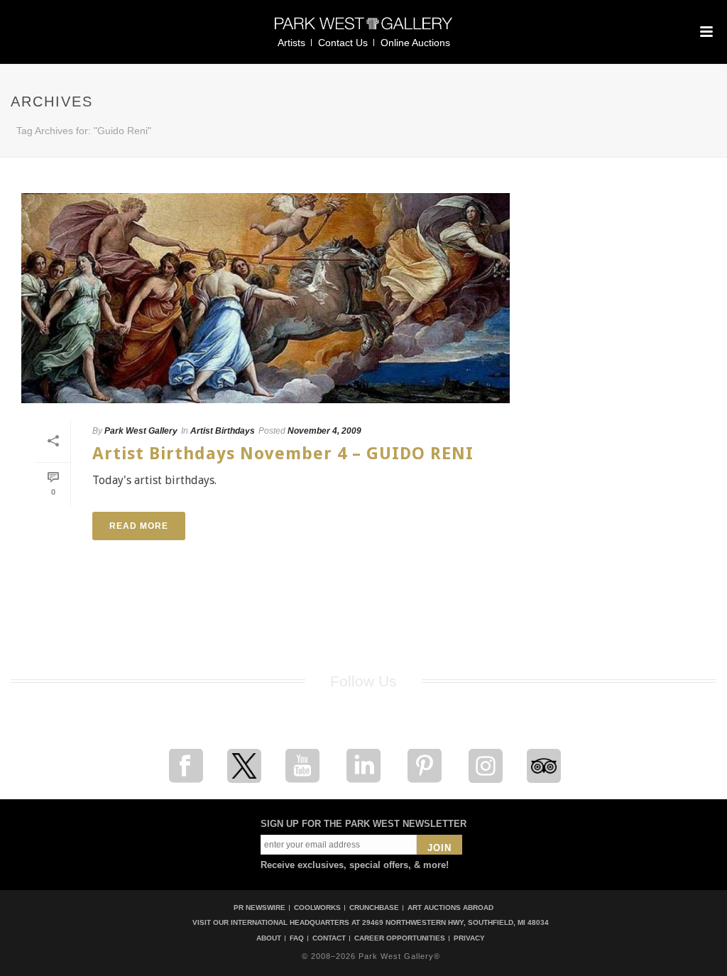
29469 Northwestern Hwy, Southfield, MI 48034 (455, 922)
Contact (329, 938)
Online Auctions (415, 42)
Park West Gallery (140, 431)
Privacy (469, 938)
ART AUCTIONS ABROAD (450, 907)
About (268, 938)
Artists (291, 42)
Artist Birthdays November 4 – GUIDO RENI (283, 454)
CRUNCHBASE (374, 907)
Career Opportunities (399, 938)
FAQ (297, 938)
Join (439, 848)
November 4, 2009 (324, 431)
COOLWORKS (317, 907)
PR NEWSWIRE (259, 907)
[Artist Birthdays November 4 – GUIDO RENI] (265, 298)
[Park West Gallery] (363, 29)
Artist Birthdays (222, 431)
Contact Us (343, 42)
